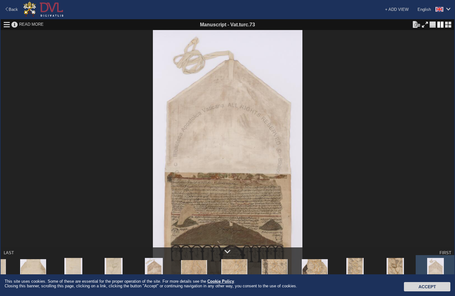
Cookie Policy (220, 281)
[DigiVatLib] (43, 15)
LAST (9, 252)
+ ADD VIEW (397, 9)
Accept (427, 286)
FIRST (445, 252)
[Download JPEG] (416, 24)
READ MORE (31, 24)
